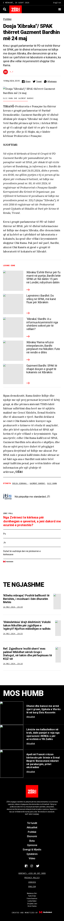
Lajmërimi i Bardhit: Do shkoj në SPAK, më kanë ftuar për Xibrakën (41, 299)
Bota (32, 840)
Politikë (7, 19)
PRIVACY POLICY (32, 878)
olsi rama (52, 483)
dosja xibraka (19, 483)
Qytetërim (32, 854)
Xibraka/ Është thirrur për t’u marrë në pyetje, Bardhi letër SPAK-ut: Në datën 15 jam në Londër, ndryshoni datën (43, 277)
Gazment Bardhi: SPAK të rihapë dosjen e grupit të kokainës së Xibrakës (41, 369)
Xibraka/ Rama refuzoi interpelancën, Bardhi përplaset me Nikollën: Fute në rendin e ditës (43, 347)
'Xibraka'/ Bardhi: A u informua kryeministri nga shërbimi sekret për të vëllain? (42, 324)
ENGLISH (32, 886)
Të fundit (32, 823)
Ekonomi (32, 836)
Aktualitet (32, 827)
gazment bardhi (37, 483)
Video (32, 858)
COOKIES (32, 882)
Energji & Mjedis (32, 849)
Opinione (32, 845)
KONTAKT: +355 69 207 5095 (32, 873)
